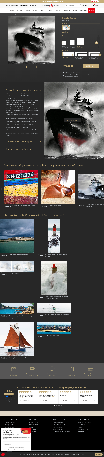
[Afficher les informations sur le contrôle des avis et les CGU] (14, 398)
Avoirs (79, 426)
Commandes (81, 424)
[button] (95, 1)
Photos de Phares (8, 424)
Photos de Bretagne (9, 422)
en (9, 5)
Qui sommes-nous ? (58, 422)
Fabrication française (59, 424)
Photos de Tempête (9, 426)
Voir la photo (74, 120)
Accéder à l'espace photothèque (62, 431)
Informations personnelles (84, 422)
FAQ (30, 426)
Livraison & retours (33, 422)
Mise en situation (31, 67)
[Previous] (62, 42)
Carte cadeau (14, 5)
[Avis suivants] (99, 397)
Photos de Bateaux (9, 427)
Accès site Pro (32, 5)
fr (6, 5)
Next (100, 54)
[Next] (96, 42)
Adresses (80, 427)
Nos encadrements (58, 429)
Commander (91, 66)
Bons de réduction (83, 429)
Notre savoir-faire (57, 427)
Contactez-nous (23, 5)
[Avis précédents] (17, 397)
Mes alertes (81, 431)
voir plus (21, 397)
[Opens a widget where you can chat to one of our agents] (99, 454)
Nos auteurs (56, 426)
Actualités (31, 427)
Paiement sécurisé (33, 424)
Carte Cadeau (32, 431)
